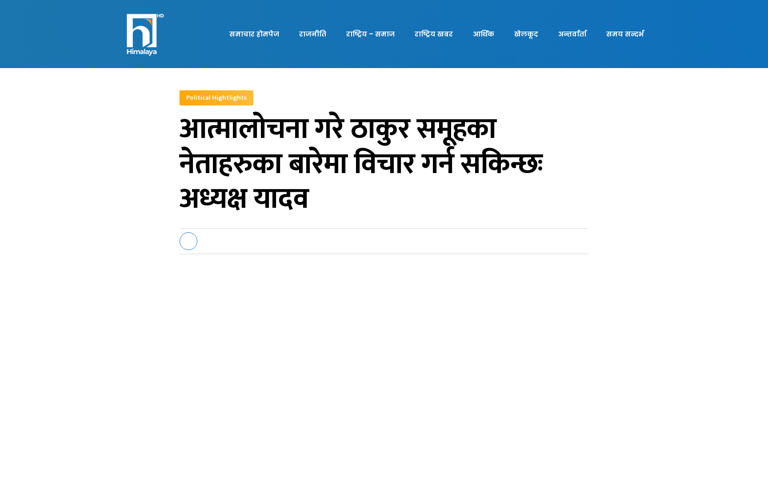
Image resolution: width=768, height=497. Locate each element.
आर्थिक (483, 34)
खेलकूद (526, 34)
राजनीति (312, 34)
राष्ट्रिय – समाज (370, 34)
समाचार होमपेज (254, 34)
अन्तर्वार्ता (572, 34)
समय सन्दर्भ (625, 34)
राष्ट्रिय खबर (434, 34)
